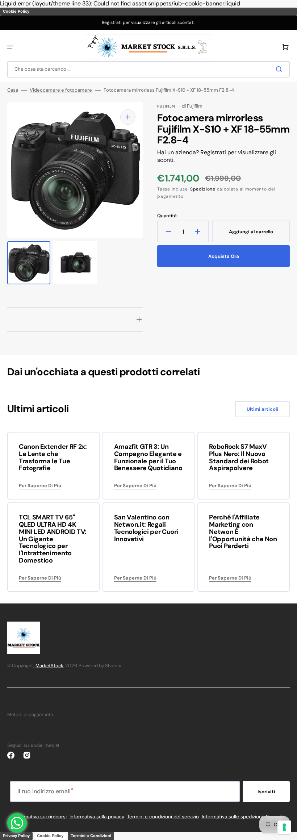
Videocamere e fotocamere (61, 90)
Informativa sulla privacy (97, 817)
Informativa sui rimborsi (40, 817)
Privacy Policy (16, 835)
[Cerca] (280, 69)
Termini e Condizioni (91, 835)
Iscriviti (266, 792)
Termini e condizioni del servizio (163, 817)
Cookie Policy (16, 11)
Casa (12, 90)
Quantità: (167, 216)
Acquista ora (223, 256)
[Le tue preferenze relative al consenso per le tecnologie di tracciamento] (284, 827)
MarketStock (49, 666)
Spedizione (203, 189)
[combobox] (148, 69)
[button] (10, 47)
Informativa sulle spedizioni (232, 817)
